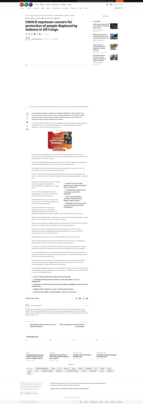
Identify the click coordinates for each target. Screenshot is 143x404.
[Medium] (119, 8)
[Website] (88, 306)
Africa (86, 8)
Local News (28, 8)
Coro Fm (67, 383)
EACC (109, 368)
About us (52, 388)
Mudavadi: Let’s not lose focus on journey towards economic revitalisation (75, 205)
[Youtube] (27, 393)
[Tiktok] (30, 393)
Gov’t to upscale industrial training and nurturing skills (52, 277)
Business (48, 8)
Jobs (60, 388)
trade (36, 371)
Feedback (76, 388)
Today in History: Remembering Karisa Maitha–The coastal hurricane (99, 47)
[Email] (34, 34)
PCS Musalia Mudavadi (72, 371)
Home (26, 15)
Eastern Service (54, 385)
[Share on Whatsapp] (32, 34)
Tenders (57, 388)
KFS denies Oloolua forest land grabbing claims (82, 356)
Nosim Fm (77, 385)
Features (28, 352)
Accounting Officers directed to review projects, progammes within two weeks (99, 58)
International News (56, 8)
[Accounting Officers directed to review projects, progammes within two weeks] (114, 57)
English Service (60, 383)
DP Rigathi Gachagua (47, 371)
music (73, 368)
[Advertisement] (57, 53)
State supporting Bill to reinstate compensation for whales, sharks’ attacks (73, 198)
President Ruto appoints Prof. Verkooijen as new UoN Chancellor (75, 192)
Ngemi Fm (71, 385)
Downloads (64, 388)
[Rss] (123, 8)
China (80, 368)
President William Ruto (42, 368)
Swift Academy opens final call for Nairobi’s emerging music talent (101, 25)
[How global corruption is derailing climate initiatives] (106, 345)
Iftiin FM (66, 385)
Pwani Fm (72, 383)
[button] (104, 4)
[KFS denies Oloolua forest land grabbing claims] (83, 345)
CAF (59, 368)
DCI (96, 368)
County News (36, 8)
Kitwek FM (96, 383)
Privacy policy (86, 388)
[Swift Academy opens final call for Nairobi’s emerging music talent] (114, 26)
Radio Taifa (53, 383)
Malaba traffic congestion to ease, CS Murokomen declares (53, 289)
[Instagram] (33, 393)
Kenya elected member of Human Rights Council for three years (55, 292)
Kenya (53, 368)
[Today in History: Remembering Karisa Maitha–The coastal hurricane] (114, 47)
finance (30, 371)
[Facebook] (21, 393)
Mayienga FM (84, 383)
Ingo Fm (61, 385)
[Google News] (117, 8)
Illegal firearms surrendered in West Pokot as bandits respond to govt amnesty (59, 356)
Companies (110, 371)
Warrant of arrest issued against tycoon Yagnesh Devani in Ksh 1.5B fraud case (75, 185)
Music (101, 29)
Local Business (65, 8)
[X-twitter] (24, 393)
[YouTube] (116, 8)
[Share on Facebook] (26, 34)
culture (102, 368)
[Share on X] (29, 34)
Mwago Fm (103, 383)
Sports (42, 8)
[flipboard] (121, 8)
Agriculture (59, 371)
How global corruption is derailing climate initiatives (106, 356)
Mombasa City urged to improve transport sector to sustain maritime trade (101, 36)
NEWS (22, 8)
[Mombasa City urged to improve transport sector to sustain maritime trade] (114, 36)
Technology (88, 368)
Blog (30, 15)
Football (80, 8)
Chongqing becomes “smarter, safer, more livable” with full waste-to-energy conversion (35, 356)
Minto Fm (78, 383)
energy (102, 371)
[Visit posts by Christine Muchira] (27, 39)
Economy (83, 371)
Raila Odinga (93, 371)
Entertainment (74, 8)
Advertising (70, 388)
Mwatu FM (91, 383)
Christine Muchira (36, 39)
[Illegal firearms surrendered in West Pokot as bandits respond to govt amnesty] (60, 345)
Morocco (66, 368)
